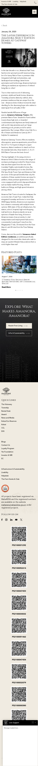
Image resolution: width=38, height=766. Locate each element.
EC (2, 459)
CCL (3, 428)
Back (4, 26)
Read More (6, 287)
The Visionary (6, 404)
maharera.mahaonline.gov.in (13, 505)
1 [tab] (16, 290)
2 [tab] (18, 290)
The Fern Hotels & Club (9, 4)
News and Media (7, 418)
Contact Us (5, 445)
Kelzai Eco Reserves (8, 421)
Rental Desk (5, 411)
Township (5, 408)
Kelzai (3, 424)
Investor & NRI (6, 1)
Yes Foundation (7, 452)
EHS (2, 431)
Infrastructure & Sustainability (12, 469)
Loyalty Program (7, 448)
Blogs (3, 442)
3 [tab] (20, 290)
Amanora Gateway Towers (18, 115)
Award (3, 414)
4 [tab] (22, 290)
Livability (15, 1)
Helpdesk (23, 1)
